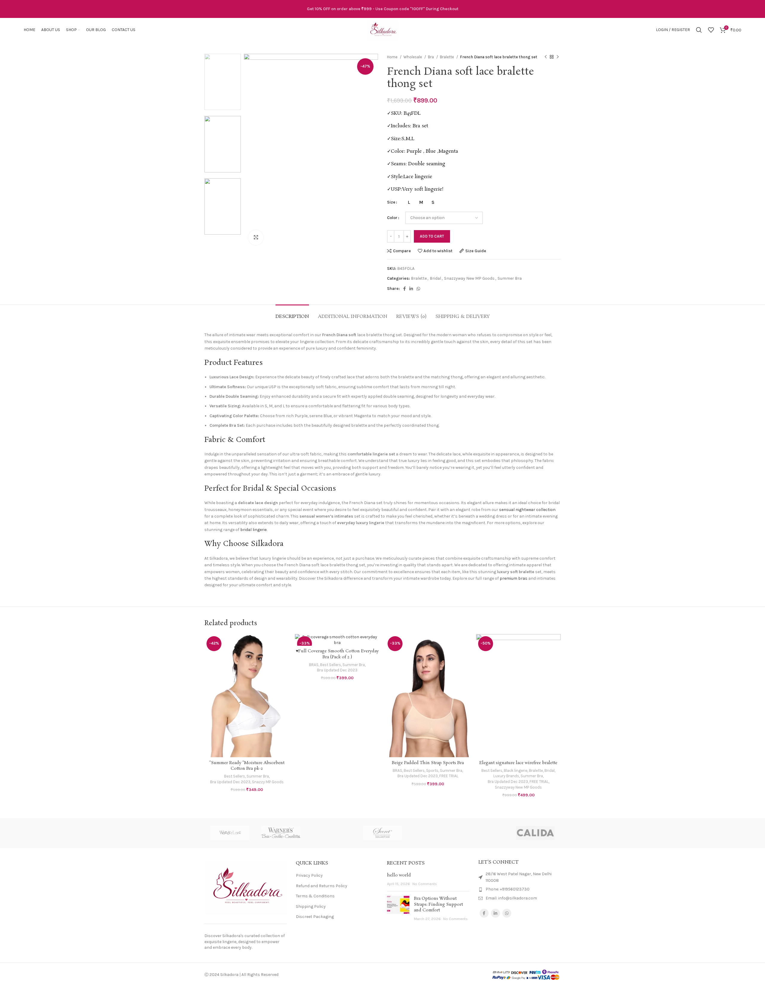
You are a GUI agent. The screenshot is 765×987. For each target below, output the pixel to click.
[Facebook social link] (404, 289)
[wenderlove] (229, 833)
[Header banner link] (382, 9)
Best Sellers (234, 776)
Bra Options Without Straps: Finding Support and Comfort (438, 904)
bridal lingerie (253, 529)
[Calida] (535, 833)
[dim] (484, 833)
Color (392, 217)
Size (391, 202)
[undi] (331, 833)
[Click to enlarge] (255, 237)
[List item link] (519, 889)
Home (392, 57)
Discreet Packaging (315, 916)
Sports (432, 770)
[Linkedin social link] (411, 289)
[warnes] (280, 833)
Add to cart (432, 236)
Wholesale (413, 57)
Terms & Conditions (315, 896)
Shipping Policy (311, 906)
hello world (399, 875)
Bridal (435, 278)
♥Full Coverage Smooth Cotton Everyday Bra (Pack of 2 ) (337, 654)
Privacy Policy (309, 875)
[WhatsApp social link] (418, 289)
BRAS (314, 664)
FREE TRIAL (448, 776)
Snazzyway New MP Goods (469, 278)
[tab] (292, 313)
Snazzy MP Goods (268, 782)
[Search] (699, 30)
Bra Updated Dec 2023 (230, 782)
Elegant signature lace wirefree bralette (518, 763)
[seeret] (382, 833)
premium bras (513, 578)
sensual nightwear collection (527, 509)
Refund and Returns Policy (321, 885)
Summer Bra (510, 278)
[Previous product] (546, 57)
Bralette (447, 57)
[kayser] (433, 833)
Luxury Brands (506, 776)
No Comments (424, 884)
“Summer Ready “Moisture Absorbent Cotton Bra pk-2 (246, 766)
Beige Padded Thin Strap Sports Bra (428, 763)
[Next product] (558, 57)
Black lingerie (515, 770)
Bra (431, 57)
